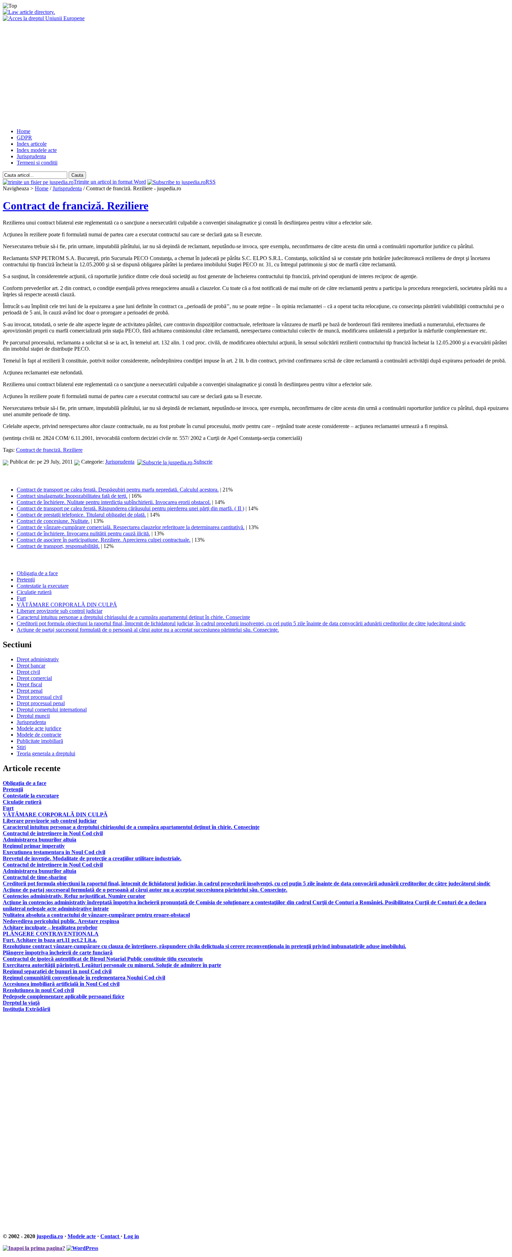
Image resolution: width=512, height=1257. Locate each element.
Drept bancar (31, 666)
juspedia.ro (50, 1236)
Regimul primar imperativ (34, 846)
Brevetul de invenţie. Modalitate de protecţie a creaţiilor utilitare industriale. (92, 858)
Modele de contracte (39, 735)
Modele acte (82, 1236)
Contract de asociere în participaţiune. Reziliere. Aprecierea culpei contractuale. (104, 540)
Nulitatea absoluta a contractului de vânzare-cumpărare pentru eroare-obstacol (96, 915)
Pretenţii (26, 579)
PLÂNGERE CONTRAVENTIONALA (51, 934)
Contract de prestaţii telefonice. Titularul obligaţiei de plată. (81, 515)
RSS (210, 182)
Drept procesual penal (41, 703)
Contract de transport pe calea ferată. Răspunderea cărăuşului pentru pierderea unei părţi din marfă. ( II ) (130, 508)
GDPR (24, 137)
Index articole (32, 144)
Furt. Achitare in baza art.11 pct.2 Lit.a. (50, 940)
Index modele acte (37, 150)
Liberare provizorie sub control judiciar (59, 611)
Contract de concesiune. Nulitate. (53, 521)
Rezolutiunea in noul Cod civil (38, 990)
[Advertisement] (256, 74)
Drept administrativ (38, 659)
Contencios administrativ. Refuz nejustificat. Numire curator (74, 896)
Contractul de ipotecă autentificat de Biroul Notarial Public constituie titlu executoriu (103, 959)
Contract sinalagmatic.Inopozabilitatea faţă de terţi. (72, 496)
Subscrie (202, 462)
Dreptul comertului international (52, 710)
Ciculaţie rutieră (34, 592)
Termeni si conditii (37, 163)
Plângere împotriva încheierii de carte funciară (58, 952)
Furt (21, 598)
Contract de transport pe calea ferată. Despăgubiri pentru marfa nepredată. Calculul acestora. (118, 490)
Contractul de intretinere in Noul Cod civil (53, 833)
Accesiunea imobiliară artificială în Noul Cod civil (61, 984)
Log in (131, 1236)
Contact (110, 1236)
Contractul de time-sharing (35, 877)
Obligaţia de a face (37, 573)
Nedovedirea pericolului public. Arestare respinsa (61, 921)
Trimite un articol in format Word (109, 182)
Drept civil (28, 672)
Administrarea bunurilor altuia (39, 840)
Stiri (21, 747)
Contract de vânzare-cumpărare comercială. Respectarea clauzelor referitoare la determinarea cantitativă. (131, 527)
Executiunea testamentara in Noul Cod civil (54, 852)
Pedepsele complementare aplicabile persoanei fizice (63, 996)
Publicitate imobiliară (40, 741)
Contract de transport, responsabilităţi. (58, 546)
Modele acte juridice (39, 728)
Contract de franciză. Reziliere (75, 205)
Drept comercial (34, 678)
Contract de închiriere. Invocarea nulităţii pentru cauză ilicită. (83, 533)
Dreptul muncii (33, 716)
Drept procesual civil (39, 697)
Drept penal (29, 691)
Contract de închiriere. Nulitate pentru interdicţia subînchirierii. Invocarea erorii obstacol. (114, 502)
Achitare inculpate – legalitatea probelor (50, 927)
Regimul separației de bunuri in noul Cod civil (57, 971)
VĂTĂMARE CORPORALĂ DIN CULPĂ (67, 605)
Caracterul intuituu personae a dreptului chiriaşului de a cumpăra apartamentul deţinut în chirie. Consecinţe (133, 617)
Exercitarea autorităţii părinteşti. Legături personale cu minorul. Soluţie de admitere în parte (112, 965)
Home (23, 131)
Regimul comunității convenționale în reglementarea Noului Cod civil (84, 978)
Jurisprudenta (31, 156)
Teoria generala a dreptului (46, 753)
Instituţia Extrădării (26, 1009)
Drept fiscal (29, 684)
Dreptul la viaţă (21, 1003)
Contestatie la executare (43, 586)
